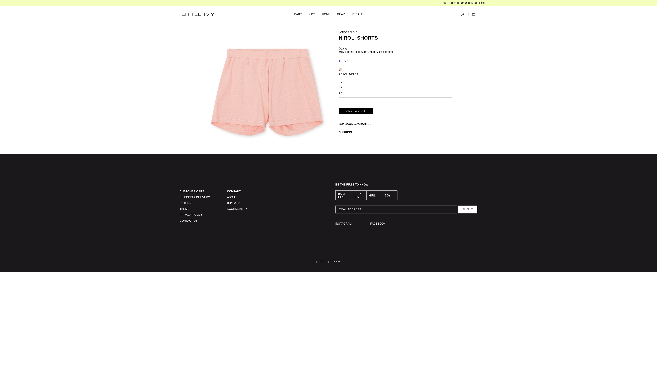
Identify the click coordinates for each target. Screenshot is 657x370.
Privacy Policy (191, 214)
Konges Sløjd (348, 32)
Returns (186, 203)
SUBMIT (467, 209)
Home (326, 14)
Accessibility (237, 208)
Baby (298, 14)
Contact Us (189, 220)
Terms (184, 208)
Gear (341, 14)
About (232, 197)
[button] (473, 14)
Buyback (234, 203)
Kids (312, 14)
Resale (357, 14)
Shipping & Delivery (195, 197)
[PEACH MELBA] (340, 69)
